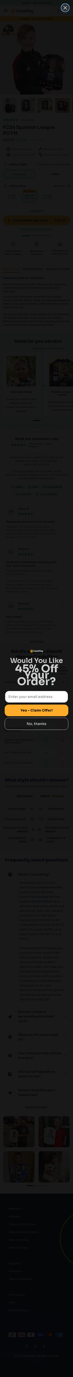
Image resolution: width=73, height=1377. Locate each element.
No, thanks (36, 724)
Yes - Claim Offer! (36, 710)
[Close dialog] (65, 8)
